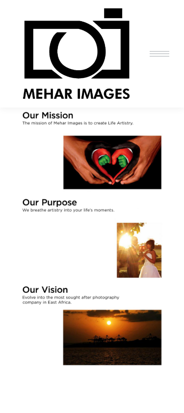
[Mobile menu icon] (159, 54)
